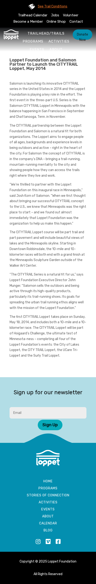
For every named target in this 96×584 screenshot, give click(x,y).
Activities (58, 41)
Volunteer (70, 15)
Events (37, 49)
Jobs (55, 15)
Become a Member (28, 21)
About (55, 49)
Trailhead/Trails (46, 33)
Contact (76, 21)
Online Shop (56, 21)
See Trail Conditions (52, 6)
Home (48, 481)
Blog (48, 530)
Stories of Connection (48, 495)
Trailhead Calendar (32, 15)
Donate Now (82, 36)
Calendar (48, 523)
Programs (33, 41)
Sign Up (50, 424)
